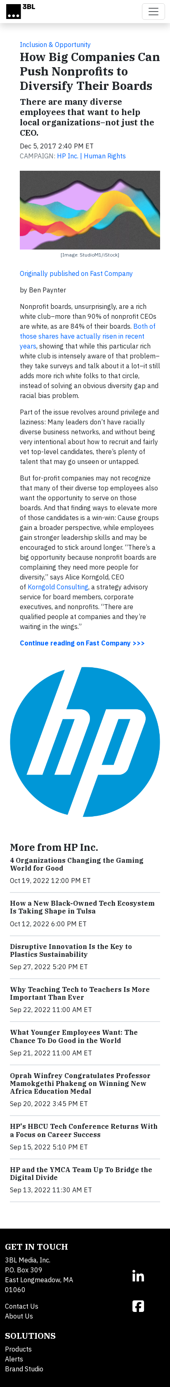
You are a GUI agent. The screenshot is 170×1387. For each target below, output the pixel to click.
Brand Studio (24, 1369)
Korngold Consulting (58, 587)
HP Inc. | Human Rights (91, 156)
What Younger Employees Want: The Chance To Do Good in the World (74, 1036)
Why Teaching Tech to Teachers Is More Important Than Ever (80, 993)
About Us (19, 1316)
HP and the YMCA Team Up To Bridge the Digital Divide (81, 1174)
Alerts (14, 1359)
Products (18, 1349)
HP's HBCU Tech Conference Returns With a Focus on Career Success (84, 1130)
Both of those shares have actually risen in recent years (88, 336)
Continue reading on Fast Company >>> (82, 643)
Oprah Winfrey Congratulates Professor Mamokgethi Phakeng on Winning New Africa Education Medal (80, 1083)
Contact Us (21, 1306)
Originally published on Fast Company (76, 273)
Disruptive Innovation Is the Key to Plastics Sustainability (71, 950)
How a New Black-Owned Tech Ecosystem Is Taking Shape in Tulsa (82, 907)
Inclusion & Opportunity (55, 44)
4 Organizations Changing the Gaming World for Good (77, 864)
